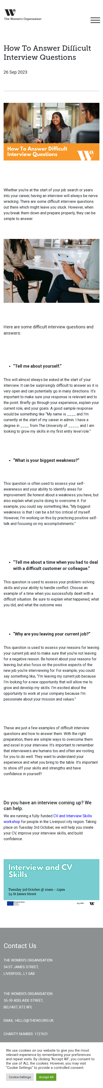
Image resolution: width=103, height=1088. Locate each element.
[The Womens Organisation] (23, 14)
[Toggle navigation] (94, 20)
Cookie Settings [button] (20, 1077)
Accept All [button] (46, 1077)
